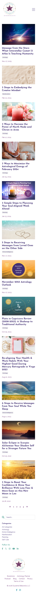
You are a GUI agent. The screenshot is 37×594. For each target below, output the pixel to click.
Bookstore (11, 576)
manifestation (6, 94)
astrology (5, 57)
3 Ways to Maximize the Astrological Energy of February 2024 (15, 166)
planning (5, 212)
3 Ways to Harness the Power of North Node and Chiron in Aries (17, 127)
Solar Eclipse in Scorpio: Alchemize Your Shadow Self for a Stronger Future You (18, 446)
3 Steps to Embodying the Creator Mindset (17, 89)
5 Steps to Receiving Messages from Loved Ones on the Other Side (17, 245)
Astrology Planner (23, 576)
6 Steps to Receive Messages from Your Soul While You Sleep (18, 406)
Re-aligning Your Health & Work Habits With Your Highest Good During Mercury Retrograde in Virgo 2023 (18, 364)
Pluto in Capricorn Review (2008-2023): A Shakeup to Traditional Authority (17, 322)
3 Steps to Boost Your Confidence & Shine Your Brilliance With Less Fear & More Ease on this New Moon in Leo (17, 488)
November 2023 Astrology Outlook (17, 283)
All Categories (7, 527)
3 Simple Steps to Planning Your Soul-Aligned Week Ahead (17, 206)
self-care (5, 540)
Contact (22, 579)
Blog (14, 579)
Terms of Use (18, 581)
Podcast (8, 579)
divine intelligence (8, 251)
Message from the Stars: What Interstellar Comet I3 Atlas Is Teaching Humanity (17, 51)
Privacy (29, 579)
